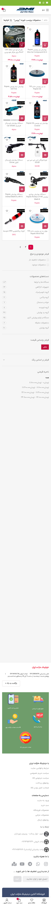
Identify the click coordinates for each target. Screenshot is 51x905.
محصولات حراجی (42, 815)
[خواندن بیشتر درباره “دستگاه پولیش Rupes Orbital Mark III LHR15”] (22, 189)
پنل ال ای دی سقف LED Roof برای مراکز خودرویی (13, 51)
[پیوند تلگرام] (40, 3)
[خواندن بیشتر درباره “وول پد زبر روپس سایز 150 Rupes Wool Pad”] (45, 226)
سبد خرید (45, 805)
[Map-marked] (14, 864)
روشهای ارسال (43, 820)
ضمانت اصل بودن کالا (40, 787)
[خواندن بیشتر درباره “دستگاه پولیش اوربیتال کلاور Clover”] (22, 155)
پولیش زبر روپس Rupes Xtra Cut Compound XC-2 (37, 51)
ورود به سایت (43, 800)
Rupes (37, 56)
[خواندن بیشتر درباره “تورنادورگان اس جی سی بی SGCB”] (45, 155)
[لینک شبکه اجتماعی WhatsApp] (43, 3)
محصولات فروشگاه (41, 810)
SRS (14, 234)
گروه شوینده (44, 307)
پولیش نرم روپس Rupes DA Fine (14, 87)
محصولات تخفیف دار (37, 259)
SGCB (37, 166)
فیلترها (6, 20)
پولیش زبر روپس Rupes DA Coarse (37, 124)
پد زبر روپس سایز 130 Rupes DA (37, 87)
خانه (45, 20)
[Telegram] (30, 864)
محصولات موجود (39, 264)
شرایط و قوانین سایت (40, 768)
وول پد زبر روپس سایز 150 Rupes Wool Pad (37, 232)
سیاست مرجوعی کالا (40, 778)
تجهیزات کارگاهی (42, 287)
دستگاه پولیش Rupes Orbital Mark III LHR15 (14, 195)
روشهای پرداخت (42, 783)
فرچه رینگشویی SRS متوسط (14, 231)
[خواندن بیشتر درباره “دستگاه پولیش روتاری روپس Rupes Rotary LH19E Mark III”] (45, 189)
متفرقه (14, 56)
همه (47, 377)
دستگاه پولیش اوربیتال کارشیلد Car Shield (14, 124)
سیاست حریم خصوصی (39, 773)
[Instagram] (46, 864)
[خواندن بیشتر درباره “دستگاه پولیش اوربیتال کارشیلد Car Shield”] (22, 118)
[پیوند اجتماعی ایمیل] (47, 3)
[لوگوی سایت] (25, 9)
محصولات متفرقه (42, 322)
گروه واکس (44, 297)
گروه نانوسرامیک (42, 292)
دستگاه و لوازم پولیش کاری (38, 317)
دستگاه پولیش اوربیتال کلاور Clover (14, 161)
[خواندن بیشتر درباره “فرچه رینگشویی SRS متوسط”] (22, 226)
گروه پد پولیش (43, 312)
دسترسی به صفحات (40, 795)
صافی (45, 347)
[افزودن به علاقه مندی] (30, 29)
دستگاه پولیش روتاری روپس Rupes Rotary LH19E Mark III (37, 197)
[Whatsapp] (38, 864)
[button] (45, 45)
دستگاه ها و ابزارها (41, 282)
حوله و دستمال (43, 302)
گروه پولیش (44, 327)
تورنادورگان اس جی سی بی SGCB (37, 161)
